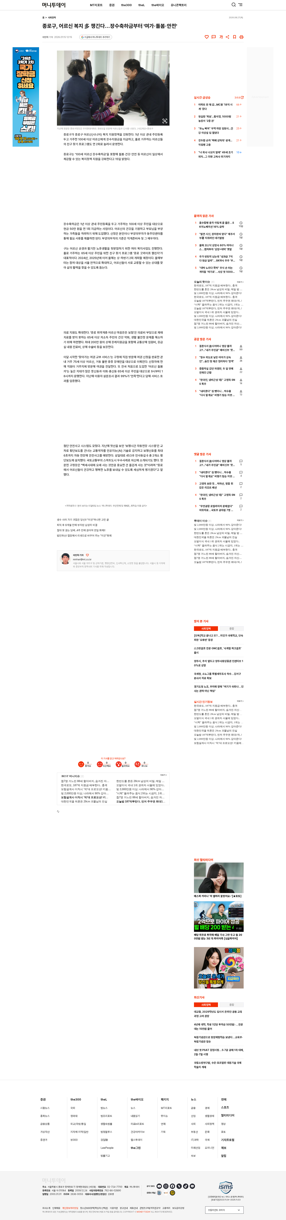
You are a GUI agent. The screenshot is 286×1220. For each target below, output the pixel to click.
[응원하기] (87, 555)
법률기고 (105, 1155)
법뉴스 (104, 1108)
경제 (207, 1108)
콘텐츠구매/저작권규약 (150, 1208)
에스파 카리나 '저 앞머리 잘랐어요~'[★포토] (217, 896)
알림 (223, 1156)
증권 (112, 5)
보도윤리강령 (178, 1208)
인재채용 (56, 1208)
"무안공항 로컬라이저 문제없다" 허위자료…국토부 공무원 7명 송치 (216, 510)
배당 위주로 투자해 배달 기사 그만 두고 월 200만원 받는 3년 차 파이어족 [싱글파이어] (218, 936)
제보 (223, 1148)
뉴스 (133, 1108)
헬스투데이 (136, 1139)
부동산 (194, 1131)
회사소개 (46, 1208)
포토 (223, 1131)
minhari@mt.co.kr (82, 559)
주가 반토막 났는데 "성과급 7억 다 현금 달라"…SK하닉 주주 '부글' (216, 260)
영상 (223, 1124)
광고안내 (124, 1208)
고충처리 (166, 1208)
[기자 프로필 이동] (65, 558)
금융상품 (45, 1124)
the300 (126, 5)
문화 (207, 1131)
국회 (73, 1108)
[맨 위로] (279, 1206)
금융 (193, 1108)
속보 (193, 1155)
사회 (193, 1124)
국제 (207, 1139)
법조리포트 (106, 1116)
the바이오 (157, 5)
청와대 (74, 1116)
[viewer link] (165, 121)
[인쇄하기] (241, 37)
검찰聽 (104, 1139)
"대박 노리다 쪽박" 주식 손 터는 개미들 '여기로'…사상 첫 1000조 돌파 (217, 271)
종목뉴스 (45, 1116)
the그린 (136, 1148)
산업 (193, 1116)
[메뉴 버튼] (240, 4)
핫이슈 (164, 1116)
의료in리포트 (137, 1124)
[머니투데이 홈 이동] (53, 1180)
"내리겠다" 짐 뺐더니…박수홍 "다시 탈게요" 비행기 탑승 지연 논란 (217, 395)
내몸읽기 (135, 1116)
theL (141, 5)
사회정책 (52, 17)
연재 (163, 1124)
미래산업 (195, 1147)
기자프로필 (227, 1140)
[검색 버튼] (233, 4)
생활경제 (209, 1116)
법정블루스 (106, 1131)
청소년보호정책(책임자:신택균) (94, 1208)
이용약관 (114, 1208)
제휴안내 (134, 1208)
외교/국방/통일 (78, 1124)
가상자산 (45, 1131)
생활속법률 (106, 1124)
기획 (163, 1131)
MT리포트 (96, 5)
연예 (223, 1099)
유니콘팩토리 (179, 5)
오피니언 (209, 1147)
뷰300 (74, 1139)
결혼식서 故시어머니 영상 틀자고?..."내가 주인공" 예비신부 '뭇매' (216, 350)
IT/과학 (195, 1139)
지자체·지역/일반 (79, 1131)
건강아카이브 (138, 1131)
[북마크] (234, 37)
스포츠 (225, 1107)
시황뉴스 (45, 1108)
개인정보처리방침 (70, 1208)
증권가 (43, 1139)
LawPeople (107, 1147)
